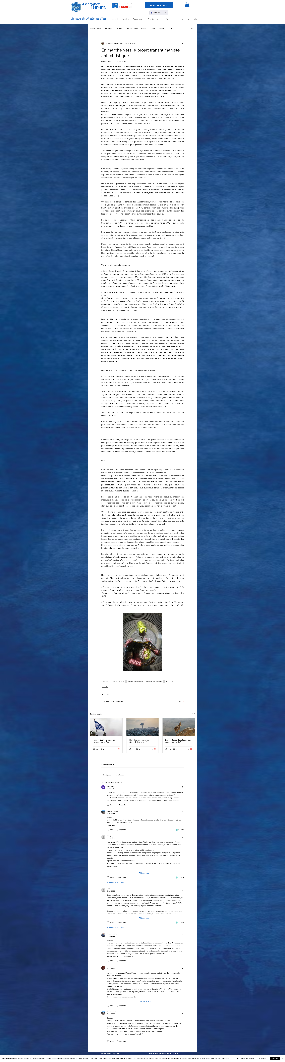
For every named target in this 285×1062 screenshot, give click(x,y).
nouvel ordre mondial (135, 681)
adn (167, 681)
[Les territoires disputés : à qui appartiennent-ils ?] (179, 727)
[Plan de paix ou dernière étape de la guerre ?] (142, 727)
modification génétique (154, 681)
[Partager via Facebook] (102, 694)
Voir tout (192, 714)
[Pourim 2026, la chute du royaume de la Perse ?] (106, 727)
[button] (187, 4)
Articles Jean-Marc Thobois (136, 28)
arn (173, 681)
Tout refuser (262, 1058)
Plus (170, 28)
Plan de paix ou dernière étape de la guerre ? (140, 741)
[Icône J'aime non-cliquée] (108, 805)
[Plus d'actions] (182, 43)
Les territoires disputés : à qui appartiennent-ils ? (178, 741)
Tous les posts (95, 28)
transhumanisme (118, 681)
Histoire (119, 28)
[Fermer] (282, 1058)
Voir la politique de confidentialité (217, 1058)
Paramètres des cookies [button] (245, 1058)
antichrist (106, 681)
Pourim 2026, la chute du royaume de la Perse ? (104, 741)
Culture (161, 28)
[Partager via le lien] (108, 694)
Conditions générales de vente (162, 1053)
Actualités (108, 28)
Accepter (275, 1058)
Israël (153, 28)
